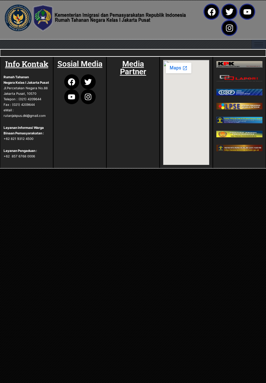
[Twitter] (229, 12)
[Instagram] (229, 28)
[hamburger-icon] (258, 44)
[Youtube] (247, 12)
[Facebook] (211, 12)
